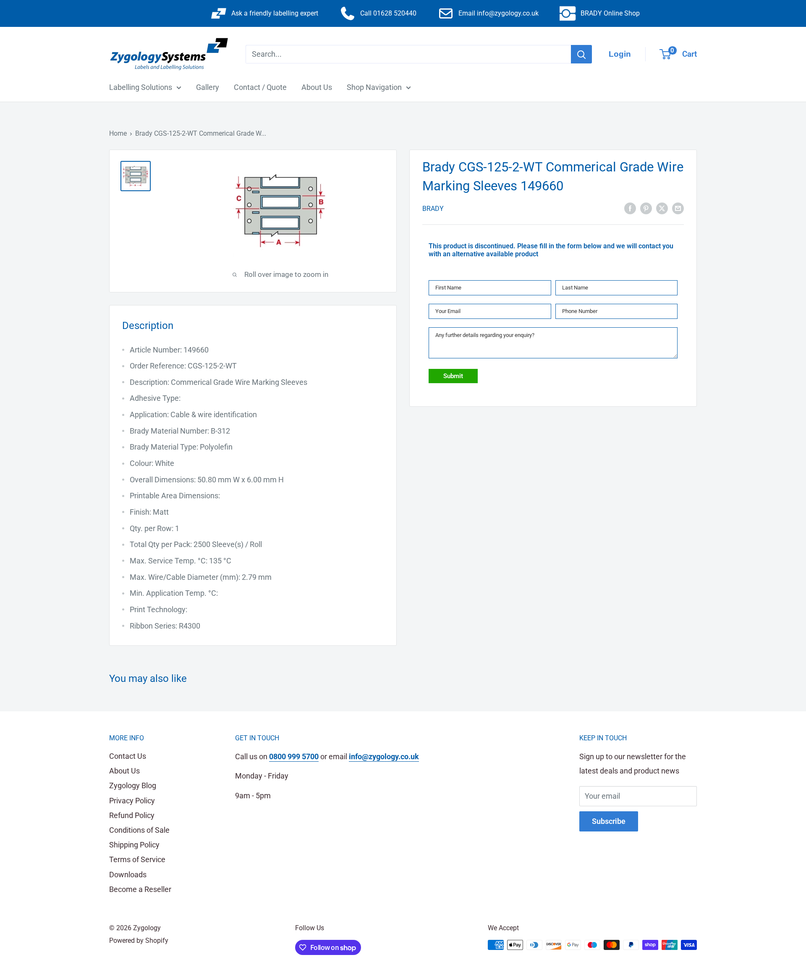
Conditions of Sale (139, 830)
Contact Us (127, 756)
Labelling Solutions (140, 87)
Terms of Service (137, 859)
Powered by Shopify (138, 940)
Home (118, 133)
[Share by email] (678, 207)
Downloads (128, 874)
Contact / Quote (260, 87)
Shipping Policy (134, 844)
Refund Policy (131, 815)
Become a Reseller (140, 889)
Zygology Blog (132, 785)
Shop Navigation (374, 87)
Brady (433, 208)
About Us (316, 87)
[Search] (581, 54)
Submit (453, 376)
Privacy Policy (132, 800)
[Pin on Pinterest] (646, 207)
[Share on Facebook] (630, 207)
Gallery (207, 87)
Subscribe (608, 821)
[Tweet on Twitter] (662, 207)
